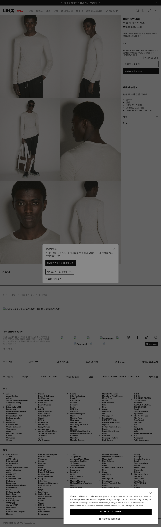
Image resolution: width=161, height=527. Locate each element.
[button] (111, 519)
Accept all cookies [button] (110, 511)
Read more (138, 505)
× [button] (150, 493)
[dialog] (111, 506)
